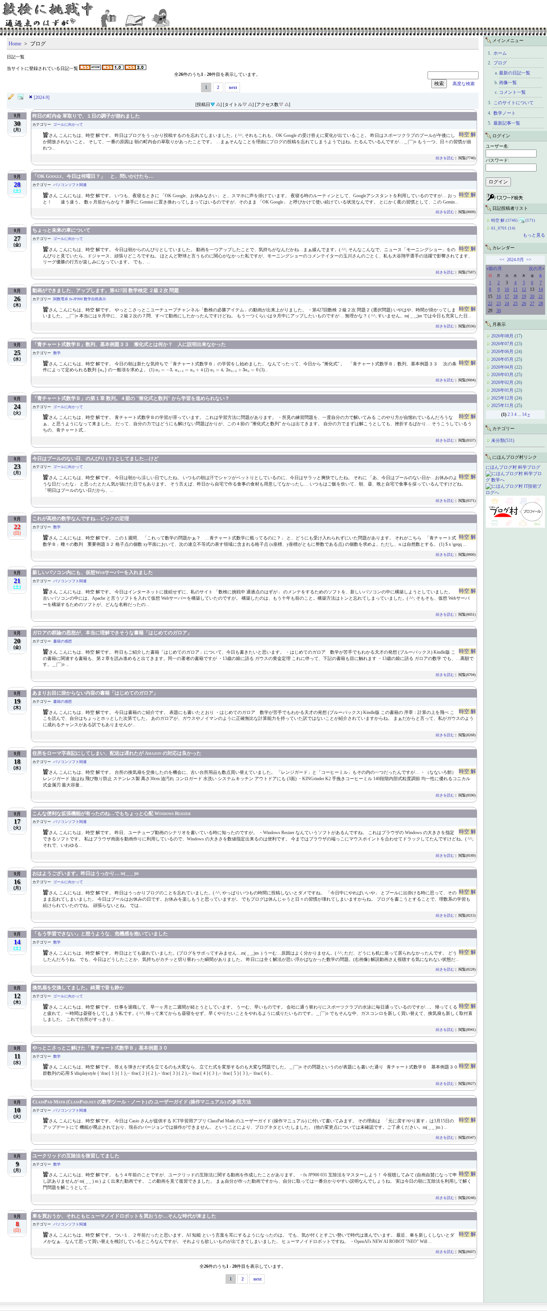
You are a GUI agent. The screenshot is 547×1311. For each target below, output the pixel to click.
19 (524, 296)
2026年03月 (503, 374)
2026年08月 (503, 336)
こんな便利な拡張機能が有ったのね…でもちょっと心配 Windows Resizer (111, 813)
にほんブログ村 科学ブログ (513, 467)
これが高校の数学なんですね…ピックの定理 (80, 518)
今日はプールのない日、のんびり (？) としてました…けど (95, 458)
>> (528, 259)
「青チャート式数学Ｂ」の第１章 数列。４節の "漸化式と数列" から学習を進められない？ (131, 398)
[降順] (244, 104)
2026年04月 (503, 367)
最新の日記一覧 (514, 73)
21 (540, 296)
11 (515, 289)
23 (498, 303)
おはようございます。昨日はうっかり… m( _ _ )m (85, 873)
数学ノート (504, 113)
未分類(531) (502, 440)
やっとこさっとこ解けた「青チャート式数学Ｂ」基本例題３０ (100, 1048)
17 (507, 296)
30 (498, 310)
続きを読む (445, 158)
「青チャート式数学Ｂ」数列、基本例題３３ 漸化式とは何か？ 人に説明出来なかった (129, 344)
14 (540, 289)
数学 (57, 353)
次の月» (536, 268)
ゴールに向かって (68, 124)
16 (498, 296)
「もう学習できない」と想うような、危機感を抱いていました (100, 933)
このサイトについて (513, 102)
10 (507, 289)
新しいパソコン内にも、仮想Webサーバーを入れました (92, 572)
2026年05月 (503, 359)
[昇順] (218, 104)
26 (524, 303)
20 (532, 296)
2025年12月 (503, 398)
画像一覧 (508, 82)
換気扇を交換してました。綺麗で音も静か (78, 987)
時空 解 (467, 134)
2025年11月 (503, 405)
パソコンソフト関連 (70, 185)
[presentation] (102, 370)
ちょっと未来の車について (61, 230)
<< (502, 259)
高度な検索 (461, 83)
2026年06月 (503, 351)
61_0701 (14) (503, 228)
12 (524, 289)
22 (490, 303)
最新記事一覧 (506, 123)
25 (515, 303)
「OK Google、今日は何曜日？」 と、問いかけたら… (93, 176)
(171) (530, 220)
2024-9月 (515, 259)
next (233, 87)
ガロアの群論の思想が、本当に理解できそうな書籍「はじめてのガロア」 (112, 632)
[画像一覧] (22, 97)
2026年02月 (503, 382)
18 (515, 296)
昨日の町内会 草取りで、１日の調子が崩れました (86, 116)
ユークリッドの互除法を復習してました (75, 1155)
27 (532, 303)
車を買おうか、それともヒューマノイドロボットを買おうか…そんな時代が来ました (124, 1216)
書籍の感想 (62, 641)
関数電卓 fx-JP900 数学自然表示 (79, 299)
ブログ (500, 62)
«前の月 (494, 268)
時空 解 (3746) (504, 220)
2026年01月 (503, 390)
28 (540, 303)
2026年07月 (503, 343)
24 (507, 303)
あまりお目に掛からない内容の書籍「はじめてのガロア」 (95, 693)
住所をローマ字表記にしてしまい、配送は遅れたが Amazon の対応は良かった (116, 753)
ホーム (500, 53)
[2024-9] (41, 97)
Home (15, 44)
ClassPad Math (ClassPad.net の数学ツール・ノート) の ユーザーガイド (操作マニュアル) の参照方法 (141, 1102)
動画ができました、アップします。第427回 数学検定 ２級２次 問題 (105, 290)
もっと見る (534, 235)
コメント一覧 (512, 92)
